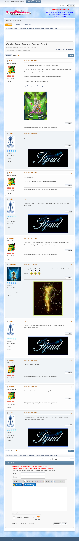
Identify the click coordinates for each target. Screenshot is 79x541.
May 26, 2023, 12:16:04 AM (30, 172)
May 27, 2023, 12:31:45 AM (30, 238)
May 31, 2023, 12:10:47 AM (30, 386)
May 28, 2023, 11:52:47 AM (30, 321)
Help (59, 539)
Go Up (7, 451)
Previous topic (60, 49)
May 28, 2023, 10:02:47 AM (30, 264)
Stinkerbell (12, 264)
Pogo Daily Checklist (60, 16)
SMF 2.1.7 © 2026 (8, 539)
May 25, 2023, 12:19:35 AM (30, 60)
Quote (70, 123)
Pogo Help (70, 12)
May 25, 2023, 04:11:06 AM (30, 133)
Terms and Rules (66, 539)
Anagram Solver (66, 14)
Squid (11, 133)
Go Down (8, 55)
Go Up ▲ (73, 539)
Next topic (69, 49)
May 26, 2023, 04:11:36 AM (30, 199)
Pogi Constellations (54, 14)
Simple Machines (17, 539)
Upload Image (30, 485)
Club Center (62, 12)
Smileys (18, 485)
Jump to (44, 459)
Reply (71, 55)
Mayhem (11, 61)
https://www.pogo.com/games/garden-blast (37, 86)
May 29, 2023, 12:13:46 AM (30, 360)
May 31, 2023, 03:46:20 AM (30, 412)
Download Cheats (51, 12)
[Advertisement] (39, 35)
